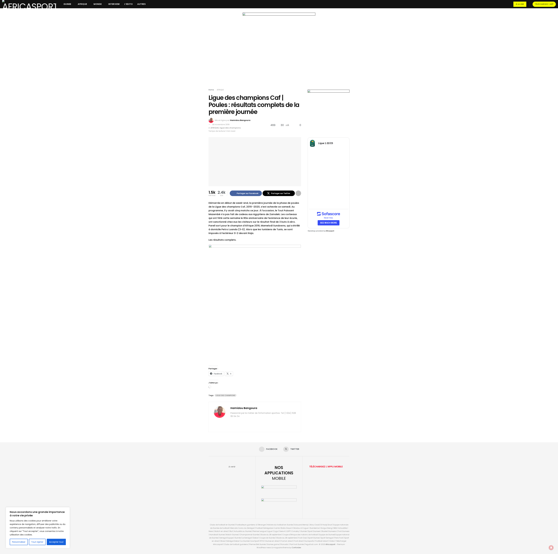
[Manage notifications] (551, 547)
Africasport (330, 231)
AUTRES (141, 4)
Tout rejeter (37, 541)
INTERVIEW (114, 4)
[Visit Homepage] (29, 4)
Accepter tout (56, 541)
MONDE (98, 4)
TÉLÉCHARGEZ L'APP (544, 4)
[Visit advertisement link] (279, 51)
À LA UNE (520, 4)
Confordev (296, 547)
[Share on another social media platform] (298, 193)
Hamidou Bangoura (240, 120)
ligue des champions (230, 127)
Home (211, 90)
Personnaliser (18, 541)
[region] (38, 527)
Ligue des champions (225, 395)
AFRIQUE (82, 4)
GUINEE (67, 4)
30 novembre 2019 (220, 124)
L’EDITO (128, 4)
